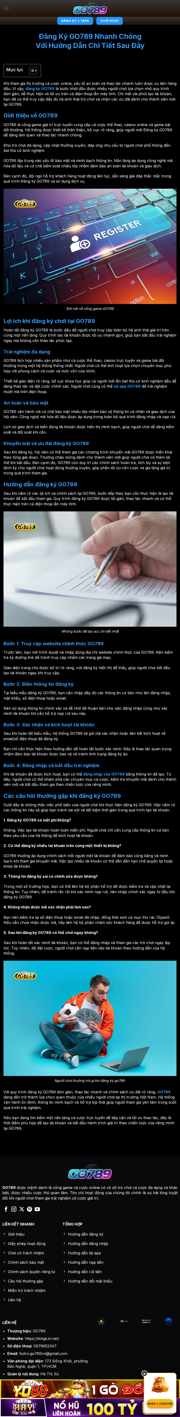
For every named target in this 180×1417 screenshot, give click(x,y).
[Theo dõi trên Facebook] (6, 1210)
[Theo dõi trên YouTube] (37, 1210)
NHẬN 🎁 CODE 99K (160, 1403)
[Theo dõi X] (21, 1210)
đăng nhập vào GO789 (104, 774)
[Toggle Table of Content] (31, 71)
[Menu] (6, 8)
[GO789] (90, 8)
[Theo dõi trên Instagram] (13, 1210)
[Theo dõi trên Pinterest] (29, 1210)
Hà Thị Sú (49, 1374)
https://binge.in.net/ (42, 1338)
